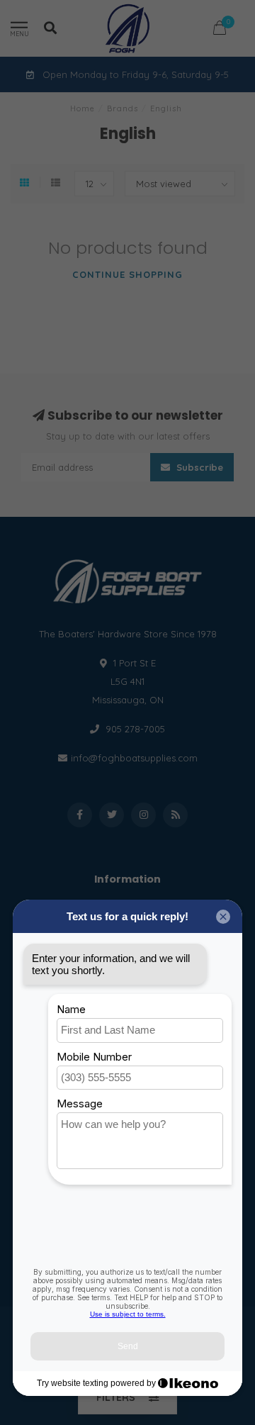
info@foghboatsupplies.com (134, 758)
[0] (219, 30)
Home (82, 108)
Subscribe (198, 467)
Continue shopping (127, 274)
